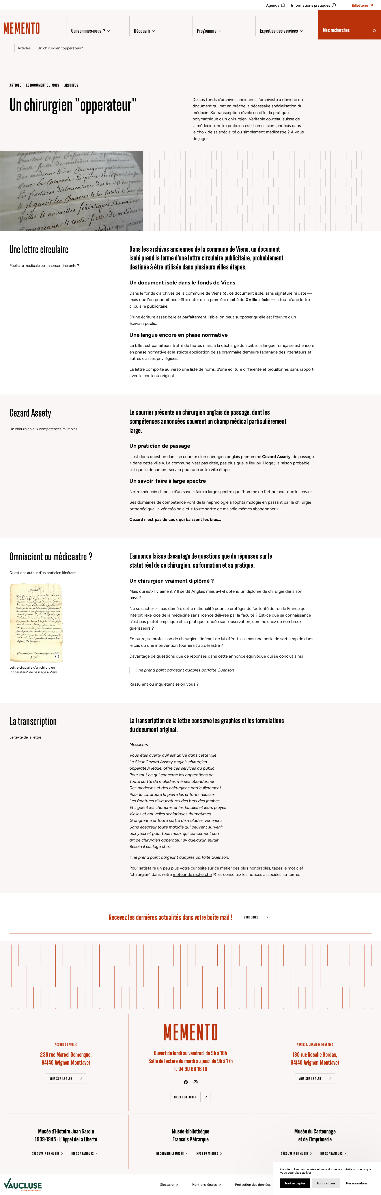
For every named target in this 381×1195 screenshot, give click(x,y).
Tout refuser (326, 1183)
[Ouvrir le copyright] (57, 656)
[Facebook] (185, 1082)
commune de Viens (204, 293)
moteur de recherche (192, 874)
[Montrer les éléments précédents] (9, 48)
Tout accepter (294, 1183)
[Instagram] (196, 1082)
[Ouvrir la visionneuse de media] (7, 223)
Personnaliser (357, 1183)
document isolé (249, 293)
